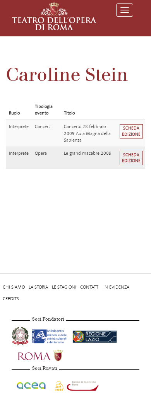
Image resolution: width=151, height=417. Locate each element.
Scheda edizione (131, 131)
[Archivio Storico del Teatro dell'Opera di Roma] (54, 16)
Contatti (90, 287)
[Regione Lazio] (94, 335)
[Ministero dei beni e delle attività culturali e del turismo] (50, 335)
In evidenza (116, 287)
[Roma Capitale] (50, 354)
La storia (38, 287)
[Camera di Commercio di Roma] (75, 384)
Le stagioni (64, 287)
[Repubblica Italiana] (21, 335)
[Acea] (31, 384)
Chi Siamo (14, 287)
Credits (11, 299)
